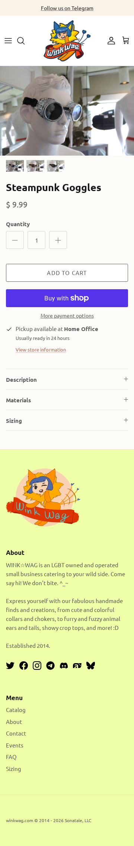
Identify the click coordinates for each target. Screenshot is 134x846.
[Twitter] (10, 665)
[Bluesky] (90, 665)
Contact (16, 733)
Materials (18, 400)
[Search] (24, 40)
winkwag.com (19, 820)
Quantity (18, 224)
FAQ (11, 756)
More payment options (67, 315)
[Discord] (64, 665)
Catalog (16, 709)
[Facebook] (23, 665)
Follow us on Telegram (67, 7)
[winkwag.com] (67, 40)
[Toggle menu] (8, 40)
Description (21, 379)
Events (14, 745)
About (14, 721)
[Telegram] (50, 665)
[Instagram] (37, 665)
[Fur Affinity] (77, 665)
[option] (67, 111)
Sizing (14, 420)
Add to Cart (67, 272)
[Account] (109, 40)
